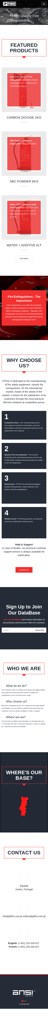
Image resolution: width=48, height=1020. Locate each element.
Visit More (24, 258)
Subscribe (39, 630)
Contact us (24, 570)
